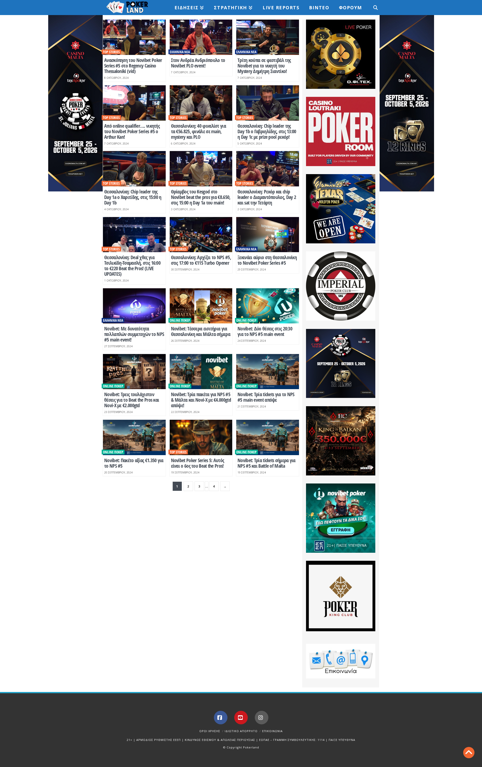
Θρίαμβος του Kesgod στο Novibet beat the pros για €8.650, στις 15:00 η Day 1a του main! (200, 197)
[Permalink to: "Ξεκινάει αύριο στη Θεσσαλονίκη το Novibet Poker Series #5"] (267, 234)
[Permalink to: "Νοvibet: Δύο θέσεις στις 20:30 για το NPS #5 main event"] (267, 306)
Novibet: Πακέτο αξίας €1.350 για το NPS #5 (133, 463)
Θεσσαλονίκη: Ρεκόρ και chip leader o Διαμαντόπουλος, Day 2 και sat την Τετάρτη (266, 197)
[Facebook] (220, 717)
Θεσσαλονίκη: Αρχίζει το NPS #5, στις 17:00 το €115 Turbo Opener (201, 260)
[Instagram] (261, 717)
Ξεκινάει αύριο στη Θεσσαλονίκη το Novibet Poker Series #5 (267, 260)
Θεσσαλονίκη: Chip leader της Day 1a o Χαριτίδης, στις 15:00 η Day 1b (132, 197)
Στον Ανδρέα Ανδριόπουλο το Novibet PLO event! (198, 63)
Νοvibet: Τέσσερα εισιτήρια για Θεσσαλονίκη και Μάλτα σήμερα (200, 331)
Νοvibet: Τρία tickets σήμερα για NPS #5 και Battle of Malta (266, 463)
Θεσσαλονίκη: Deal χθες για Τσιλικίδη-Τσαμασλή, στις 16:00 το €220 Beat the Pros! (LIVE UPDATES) (132, 265)
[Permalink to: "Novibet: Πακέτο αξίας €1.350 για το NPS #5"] (134, 437)
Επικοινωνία (272, 731)
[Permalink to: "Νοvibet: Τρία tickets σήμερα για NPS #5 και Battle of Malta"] (267, 437)
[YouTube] (241, 717)
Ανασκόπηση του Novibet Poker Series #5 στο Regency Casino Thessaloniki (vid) (133, 66)
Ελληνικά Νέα (180, 51)
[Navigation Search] (373, 7)
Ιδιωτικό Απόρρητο (241, 731)
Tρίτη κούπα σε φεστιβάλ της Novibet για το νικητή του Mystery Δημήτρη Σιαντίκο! (264, 66)
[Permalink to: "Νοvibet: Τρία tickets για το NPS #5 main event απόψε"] (267, 371)
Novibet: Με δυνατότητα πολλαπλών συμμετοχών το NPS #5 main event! (134, 334)
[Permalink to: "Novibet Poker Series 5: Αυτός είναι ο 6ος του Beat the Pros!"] (201, 437)
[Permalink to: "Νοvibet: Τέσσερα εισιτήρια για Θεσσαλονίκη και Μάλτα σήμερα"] (201, 306)
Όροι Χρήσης (209, 731)
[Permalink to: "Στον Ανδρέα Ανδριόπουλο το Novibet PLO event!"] (201, 37)
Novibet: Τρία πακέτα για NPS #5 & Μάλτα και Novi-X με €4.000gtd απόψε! (201, 400)
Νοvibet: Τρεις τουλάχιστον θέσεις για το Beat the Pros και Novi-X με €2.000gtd (131, 400)
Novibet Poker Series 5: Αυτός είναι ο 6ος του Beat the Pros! (197, 463)
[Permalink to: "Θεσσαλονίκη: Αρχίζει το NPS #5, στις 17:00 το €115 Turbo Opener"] (201, 234)
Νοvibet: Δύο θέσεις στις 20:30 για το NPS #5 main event (264, 331)
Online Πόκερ (180, 320)
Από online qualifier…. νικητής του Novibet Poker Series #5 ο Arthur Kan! (132, 131)
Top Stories (111, 51)
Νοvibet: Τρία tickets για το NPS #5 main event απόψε (265, 397)
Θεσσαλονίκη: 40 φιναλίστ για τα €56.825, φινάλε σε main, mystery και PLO (198, 131)
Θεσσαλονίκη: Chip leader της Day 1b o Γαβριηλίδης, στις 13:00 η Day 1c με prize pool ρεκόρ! (266, 131)
